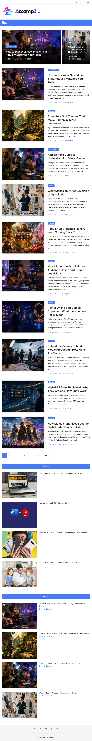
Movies (51, 341)
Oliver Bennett (13, 59)
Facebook (35, 729)
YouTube (57, 729)
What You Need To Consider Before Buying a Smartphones (63, 532)
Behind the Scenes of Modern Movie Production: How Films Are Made (67, 350)
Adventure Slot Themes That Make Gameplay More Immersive (66, 120)
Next (46, 455)
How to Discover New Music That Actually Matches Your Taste (26, 53)
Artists (71, 40)
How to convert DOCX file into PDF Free (55, 503)
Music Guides (11, 47)
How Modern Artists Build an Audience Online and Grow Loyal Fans (78, 48)
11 (38, 455)
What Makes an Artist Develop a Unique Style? (58, 693)
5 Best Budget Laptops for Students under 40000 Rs (61, 473)
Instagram (46, 729)
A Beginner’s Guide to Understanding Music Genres (60, 663)
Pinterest (52, 729)
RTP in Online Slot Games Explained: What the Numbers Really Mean (67, 311)
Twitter (40, 729)
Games (51, 111)
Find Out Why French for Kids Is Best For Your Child (59, 562)
